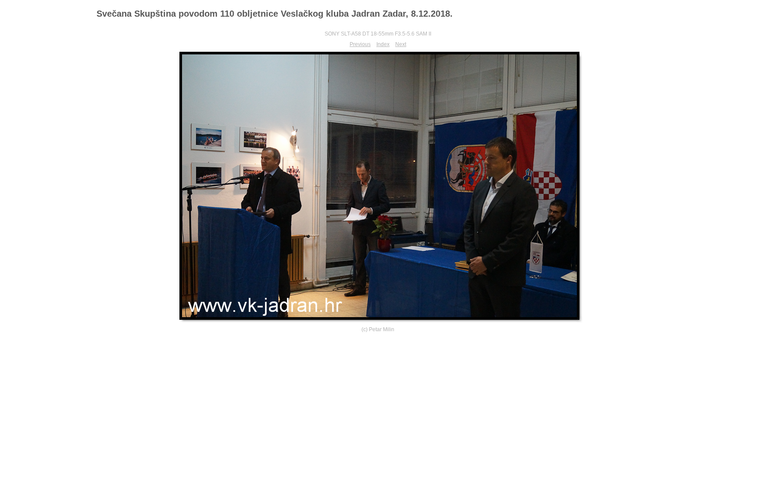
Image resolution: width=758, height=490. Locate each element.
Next (400, 44)
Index (383, 44)
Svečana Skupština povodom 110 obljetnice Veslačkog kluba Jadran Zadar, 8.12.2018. (275, 13)
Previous (360, 44)
